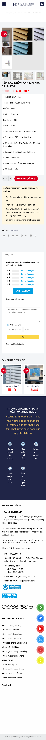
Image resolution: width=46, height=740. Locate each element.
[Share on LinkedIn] (31, 236)
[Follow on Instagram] (9, 607)
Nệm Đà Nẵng (9, 660)
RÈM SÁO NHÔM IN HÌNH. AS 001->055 (34, 386)
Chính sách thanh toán (12, 634)
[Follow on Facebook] (4, 607)
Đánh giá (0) (8, 254)
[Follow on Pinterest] (17, 607)
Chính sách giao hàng (12, 625)
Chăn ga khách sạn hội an (13, 669)
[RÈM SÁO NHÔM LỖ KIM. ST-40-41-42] (12, 374)
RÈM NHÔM (37, 13)
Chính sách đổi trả (11, 630)
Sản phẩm (18, 13)
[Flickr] (26, 607)
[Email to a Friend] (17, 236)
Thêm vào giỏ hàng (26, 178)
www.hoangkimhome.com (24, 581)
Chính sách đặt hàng (12, 638)
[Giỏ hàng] (42, 4)
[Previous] (6, 48)
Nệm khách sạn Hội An (12, 678)
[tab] (23, 254)
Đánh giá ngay (23, 291)
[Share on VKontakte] (26, 236)
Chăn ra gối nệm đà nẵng (13, 656)
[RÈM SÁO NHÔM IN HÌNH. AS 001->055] (34, 374)
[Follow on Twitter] (13, 607)
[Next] (40, 48)
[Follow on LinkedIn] (22, 607)
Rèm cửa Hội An (10, 665)
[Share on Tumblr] (35, 236)
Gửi (23, 337)
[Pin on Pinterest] (22, 236)
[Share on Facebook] (9, 236)
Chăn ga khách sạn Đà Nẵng (15, 651)
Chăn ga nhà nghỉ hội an (13, 673)
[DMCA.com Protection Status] (9, 596)
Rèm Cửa (27, 13)
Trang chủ (8, 13)
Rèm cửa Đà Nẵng (11, 647)
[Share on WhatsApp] (4, 236)
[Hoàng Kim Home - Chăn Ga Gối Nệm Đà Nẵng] (23, 4)
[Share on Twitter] (13, 236)
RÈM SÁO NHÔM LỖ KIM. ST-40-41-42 (12, 386)
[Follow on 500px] (31, 607)
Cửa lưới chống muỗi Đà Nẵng (15, 643)
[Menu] (4, 4)
